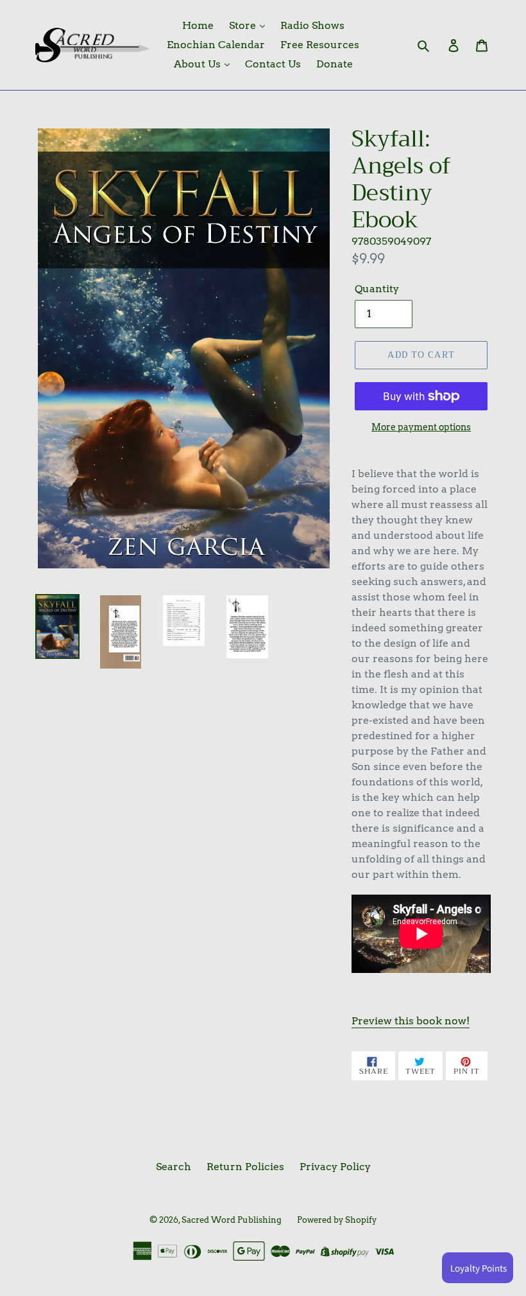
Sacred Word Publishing (232, 1220)
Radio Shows (312, 25)
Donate (334, 64)
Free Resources (319, 45)
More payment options (421, 427)
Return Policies (245, 1166)
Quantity (377, 289)
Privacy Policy (335, 1166)
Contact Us (273, 64)
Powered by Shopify (337, 1220)
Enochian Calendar (216, 45)
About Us (198, 64)
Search (173, 1166)
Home (198, 25)
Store (244, 25)
